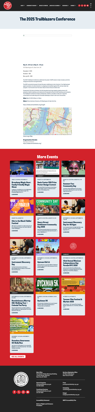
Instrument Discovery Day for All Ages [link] (72, 223)
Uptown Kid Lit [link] (43, 261)
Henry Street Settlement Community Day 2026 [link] (47, 224)
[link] (7, 5)
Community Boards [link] (31, 5)
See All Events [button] (18, 356)
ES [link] (90, 5)
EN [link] (91, 4)
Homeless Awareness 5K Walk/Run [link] (21, 341)
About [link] (22, 5)
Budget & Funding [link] (43, 5)
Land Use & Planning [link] (54, 5)
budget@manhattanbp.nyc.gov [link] (71, 395)
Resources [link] (65, 5)
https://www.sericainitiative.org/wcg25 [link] (34, 105)
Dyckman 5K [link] (42, 300)
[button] (79, 5)
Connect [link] (73, 5)
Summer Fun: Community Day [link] (69, 184)
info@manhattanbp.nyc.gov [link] (43, 384)
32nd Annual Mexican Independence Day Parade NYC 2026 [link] (72, 263)
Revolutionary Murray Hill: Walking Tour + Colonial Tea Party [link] (21, 303)
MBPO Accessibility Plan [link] (69, 400)
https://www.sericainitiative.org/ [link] (32, 143)
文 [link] (90, 7)
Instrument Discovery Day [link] (21, 263)
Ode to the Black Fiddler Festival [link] (22, 222)
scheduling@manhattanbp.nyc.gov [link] (72, 389)
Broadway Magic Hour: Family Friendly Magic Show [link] (21, 184)
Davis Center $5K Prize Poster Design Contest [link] (47, 183)
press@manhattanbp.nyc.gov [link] (71, 384)
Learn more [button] (15, 194)
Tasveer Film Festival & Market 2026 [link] (72, 300)
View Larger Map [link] (28, 136)
